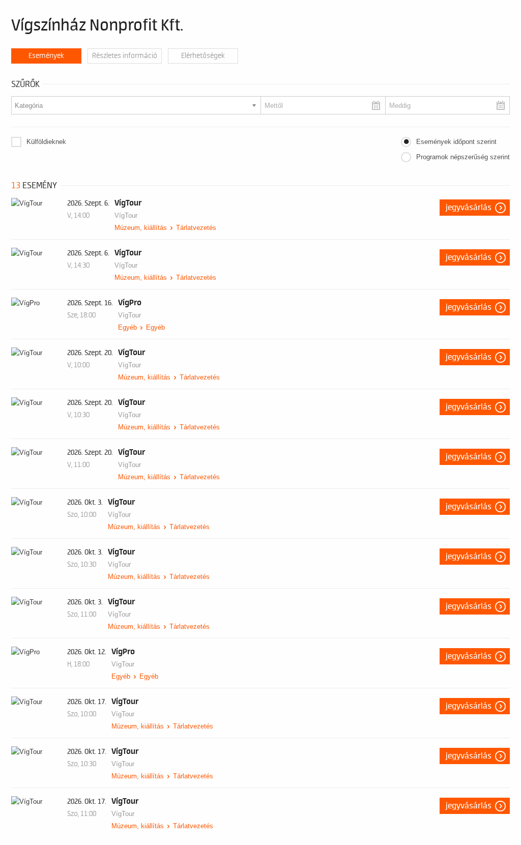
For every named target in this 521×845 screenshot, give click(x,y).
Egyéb (127, 327)
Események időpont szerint (456, 141)
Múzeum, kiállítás (140, 227)
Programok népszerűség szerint (463, 157)
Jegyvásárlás (468, 207)
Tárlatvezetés (196, 227)
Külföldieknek (46, 141)
